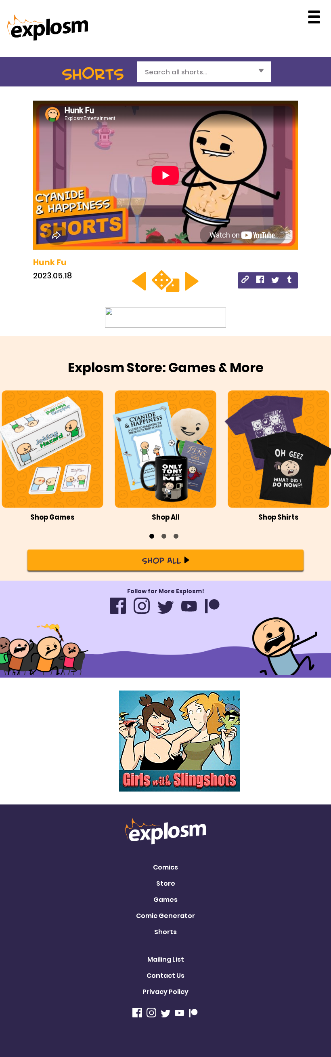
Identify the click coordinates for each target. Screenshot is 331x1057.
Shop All (161, 560)
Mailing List (165, 959)
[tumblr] (290, 280)
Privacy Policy (165, 991)
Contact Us (165, 975)
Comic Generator (165, 915)
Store (165, 883)
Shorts (165, 932)
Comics (165, 867)
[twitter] (275, 280)
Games (165, 899)
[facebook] (260, 280)
